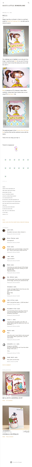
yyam (8, 229)
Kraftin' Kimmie (16, 222)
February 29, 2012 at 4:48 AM (13, 272)
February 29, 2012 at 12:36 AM (13, 234)
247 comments (9, 400)
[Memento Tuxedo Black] (27, 160)
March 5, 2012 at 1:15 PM (12, 361)
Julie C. (9, 319)
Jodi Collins (11, 300)
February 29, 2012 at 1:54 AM (13, 242)
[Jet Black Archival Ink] (5, 168)
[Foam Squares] (27, 168)
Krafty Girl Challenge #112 (13, 21)
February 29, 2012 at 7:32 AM (13, 304)
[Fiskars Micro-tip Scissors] (5, 176)
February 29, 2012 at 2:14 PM (13, 339)
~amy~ (8, 256)
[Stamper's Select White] (9, 160)
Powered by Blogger (17, 462)
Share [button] (3, 220)
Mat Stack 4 (11, 94)
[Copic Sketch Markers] (23, 160)
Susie (8, 246)
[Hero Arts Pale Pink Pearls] (18, 168)
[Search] (29, 2)
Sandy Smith (10, 357)
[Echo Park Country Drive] (18, 160)
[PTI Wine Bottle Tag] (14, 168)
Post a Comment (6, 365)
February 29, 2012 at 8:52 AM (13, 315)
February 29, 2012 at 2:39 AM (13, 252)
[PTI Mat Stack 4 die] (9, 168)
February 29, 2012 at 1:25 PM (13, 326)
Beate (8, 265)
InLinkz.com (4, 181)
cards (7, 222)
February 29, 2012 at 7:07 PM (13, 353)
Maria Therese (11, 238)
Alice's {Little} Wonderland (13, 5)
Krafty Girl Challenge (24, 222)
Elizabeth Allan (11, 308)
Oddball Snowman (10, 434)
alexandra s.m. (11, 344)
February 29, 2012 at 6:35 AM (13, 282)
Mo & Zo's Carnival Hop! (12, 398)
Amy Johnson (10, 277)
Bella (15, 61)
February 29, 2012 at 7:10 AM (13, 296)
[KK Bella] (5, 160)
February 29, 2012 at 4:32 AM (13, 260)
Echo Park (11, 222)
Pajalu (9, 330)
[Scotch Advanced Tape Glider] (23, 168)
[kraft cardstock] (14, 160)
